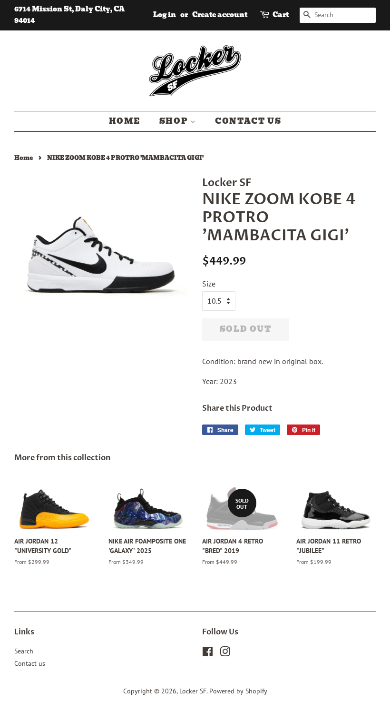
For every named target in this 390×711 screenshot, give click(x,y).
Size (208, 283)
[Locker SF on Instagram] (225, 653)
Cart (281, 15)
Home (124, 121)
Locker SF (192, 691)
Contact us (248, 121)
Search (23, 651)
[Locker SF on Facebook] (207, 653)
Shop (174, 121)
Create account (219, 15)
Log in (164, 15)
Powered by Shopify (238, 691)
